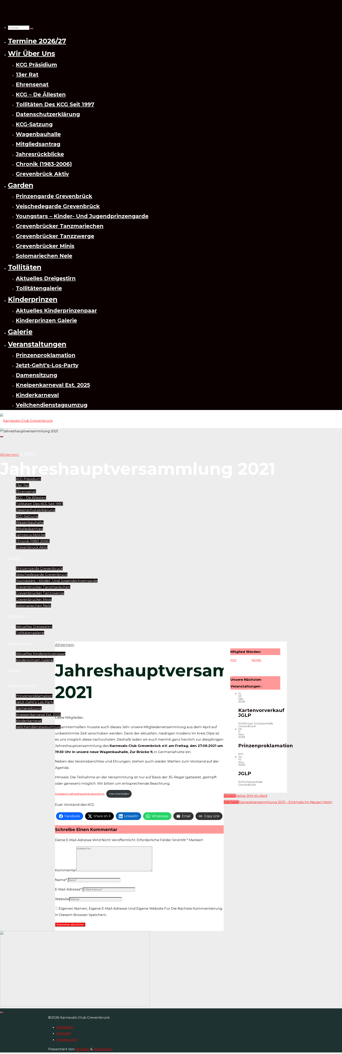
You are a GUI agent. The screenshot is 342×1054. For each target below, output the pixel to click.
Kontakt (63, 1033)
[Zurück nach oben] (1, 1012)
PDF (233, 660)
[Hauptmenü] (1, 436)
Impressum (66, 1040)
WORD (256, 660)
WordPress (102, 1049)
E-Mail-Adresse (68, 889)
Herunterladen (119, 793)
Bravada (82, 1049)
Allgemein (9, 454)
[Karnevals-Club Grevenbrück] (26, 421)
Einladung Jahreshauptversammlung (79, 793)
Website (62, 899)
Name (61, 880)
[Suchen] (31, 28)
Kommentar (65, 870)
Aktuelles (64, 1027)
